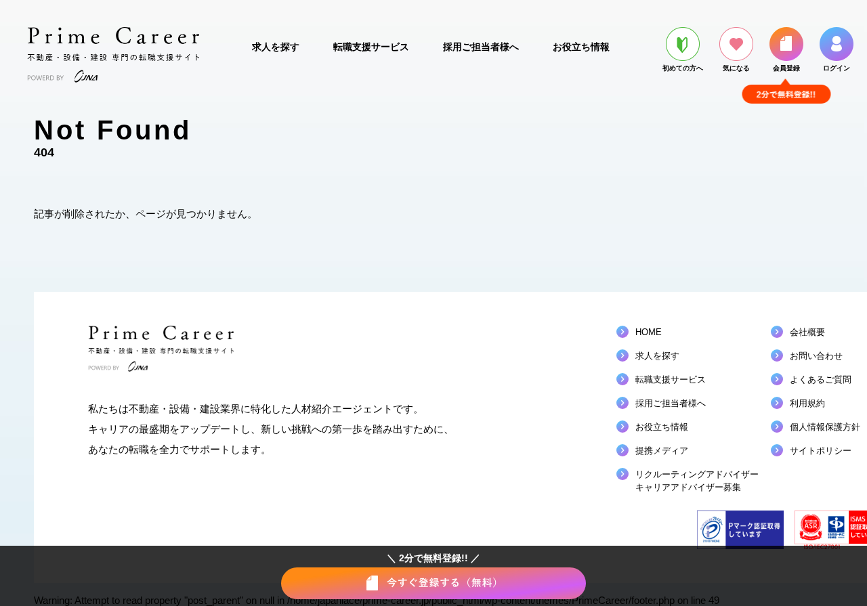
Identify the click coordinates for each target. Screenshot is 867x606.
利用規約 (807, 403)
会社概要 (807, 332)
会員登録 (786, 68)
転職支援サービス (371, 46)
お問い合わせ (816, 356)
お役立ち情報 (581, 46)
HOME (648, 332)
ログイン (836, 68)
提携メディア (661, 451)
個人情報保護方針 (825, 427)
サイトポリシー (820, 451)
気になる (736, 68)
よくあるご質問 (820, 379)
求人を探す (275, 46)
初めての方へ (682, 68)
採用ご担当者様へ (481, 46)
